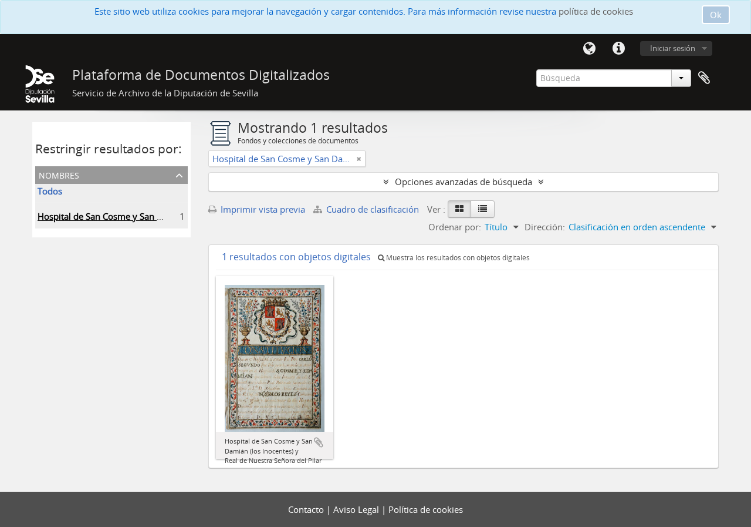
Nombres (59, 174)
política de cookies (596, 11)
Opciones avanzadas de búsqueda (463, 181)
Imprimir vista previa (261, 209)
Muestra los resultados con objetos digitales (457, 258)
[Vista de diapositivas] (459, 209)
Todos (50, 191)
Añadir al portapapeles (318, 442)
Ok (716, 15)
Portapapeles (704, 78)
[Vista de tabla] (483, 209)
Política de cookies (425, 509)
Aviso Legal (357, 509)
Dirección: (545, 227)
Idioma (589, 48)
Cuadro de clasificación (372, 209)
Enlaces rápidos (618, 48)
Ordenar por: (454, 227)
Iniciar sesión (672, 48)
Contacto (307, 509)
